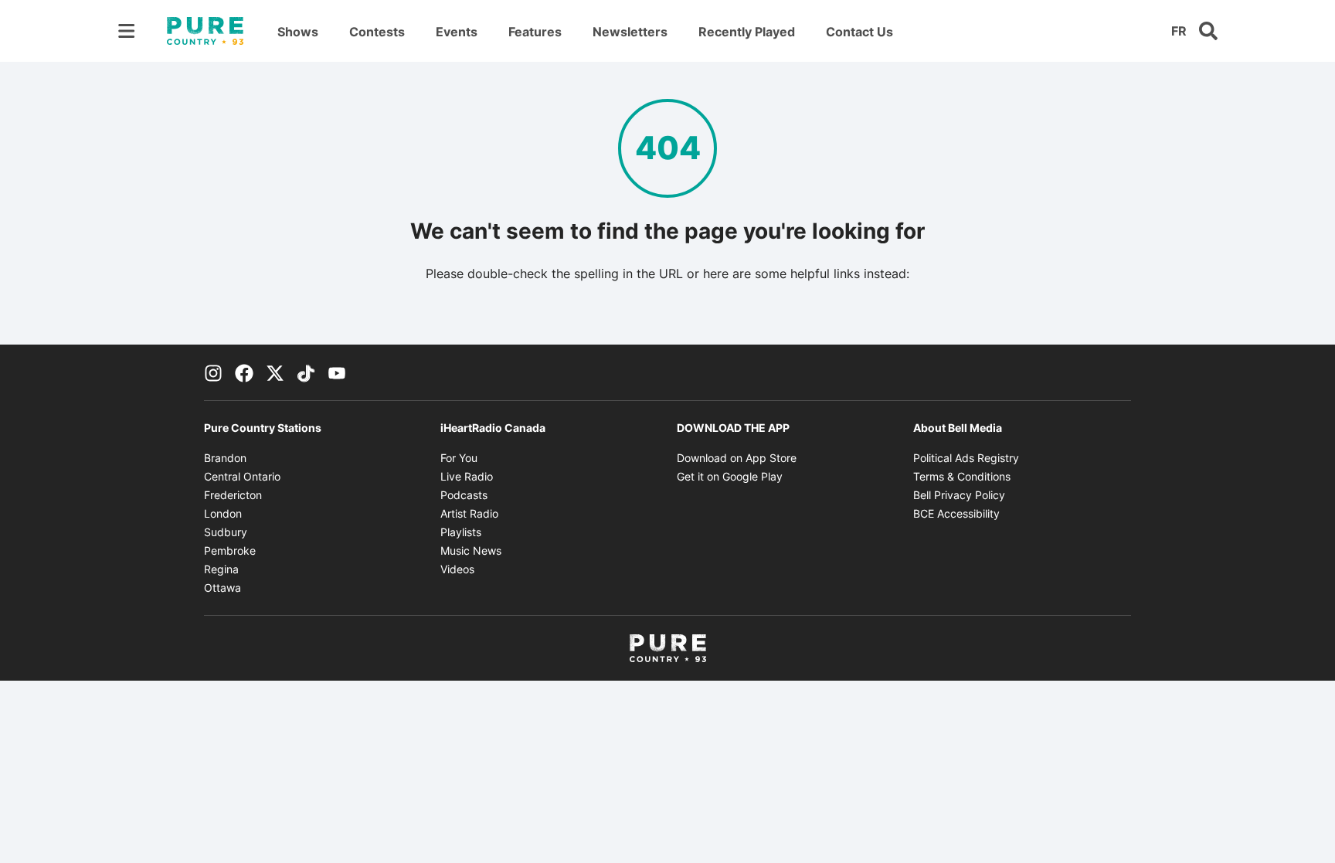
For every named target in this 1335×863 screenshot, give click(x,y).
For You (458, 457)
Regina (221, 569)
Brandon (225, 457)
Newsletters (630, 31)
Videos (457, 569)
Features (535, 31)
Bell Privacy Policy (959, 494)
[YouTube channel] (337, 372)
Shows (297, 31)
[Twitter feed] (275, 372)
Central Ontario (242, 476)
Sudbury (225, 532)
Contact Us (859, 31)
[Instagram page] (213, 372)
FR (1179, 31)
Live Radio (466, 476)
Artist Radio (469, 513)
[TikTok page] (306, 372)
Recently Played (746, 31)
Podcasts (463, 494)
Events (456, 31)
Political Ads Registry (966, 457)
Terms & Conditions (962, 476)
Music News (470, 550)
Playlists (460, 532)
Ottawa (222, 587)
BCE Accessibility (956, 513)
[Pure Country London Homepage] (205, 31)
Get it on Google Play (730, 476)
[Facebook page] (244, 372)
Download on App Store (737, 457)
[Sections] (126, 30)
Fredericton (233, 494)
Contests (377, 31)
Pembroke (230, 550)
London (223, 513)
